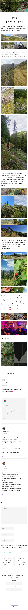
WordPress (15, 605)
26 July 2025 (4, 385)
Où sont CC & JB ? (11, 3)
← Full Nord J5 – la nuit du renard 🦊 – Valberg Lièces (7, 561)
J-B (5, 403)
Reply (3, 395)
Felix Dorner (14, 607)
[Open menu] (25, 3)
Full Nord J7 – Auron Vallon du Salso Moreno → (20, 561)
